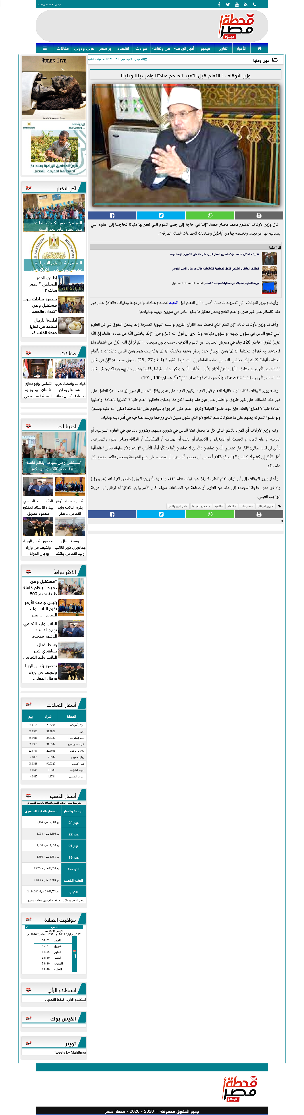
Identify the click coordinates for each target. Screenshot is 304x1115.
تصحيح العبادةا (200, 506)
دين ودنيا (261, 59)
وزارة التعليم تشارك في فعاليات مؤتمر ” (235, 282)
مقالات (68, 352)
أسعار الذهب (63, 795)
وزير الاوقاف (264, 506)
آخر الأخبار (66, 187)
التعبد (173, 303)
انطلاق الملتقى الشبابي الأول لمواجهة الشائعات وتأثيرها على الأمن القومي (215, 268)
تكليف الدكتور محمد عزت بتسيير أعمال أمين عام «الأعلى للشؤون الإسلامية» (214, 253)
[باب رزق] (54, 148)
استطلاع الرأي (62, 989)
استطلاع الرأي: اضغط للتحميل (65, 999)
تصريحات (246, 506)
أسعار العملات (61, 704)
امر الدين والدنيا (177, 506)
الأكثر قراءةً (65, 571)
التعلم (208, 282)
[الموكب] (54, 88)
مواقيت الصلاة (60, 919)
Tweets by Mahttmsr (70, 1052)
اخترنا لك (67, 425)
